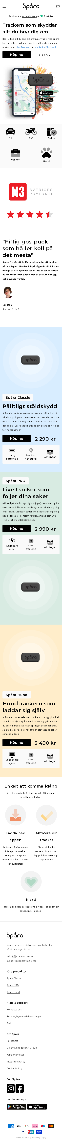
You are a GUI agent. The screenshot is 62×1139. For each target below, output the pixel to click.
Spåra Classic (14, 978)
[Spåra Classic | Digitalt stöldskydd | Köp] (31, 360)
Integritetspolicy (16, 1061)
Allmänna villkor (15, 1054)
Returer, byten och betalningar (24, 1016)
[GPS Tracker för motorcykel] (31, 132)
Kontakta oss (14, 1009)
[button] (4, 6)
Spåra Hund (13, 992)
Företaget (12, 1040)
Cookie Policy (14, 1068)
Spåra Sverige (27, 1138)
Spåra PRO (13, 985)
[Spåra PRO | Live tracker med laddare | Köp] (31, 587)
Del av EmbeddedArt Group (22, 1047)
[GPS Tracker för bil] (10, 132)
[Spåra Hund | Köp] (31, 658)
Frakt (10, 1023)
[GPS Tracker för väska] (15, 153)
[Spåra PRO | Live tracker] (52, 132)
